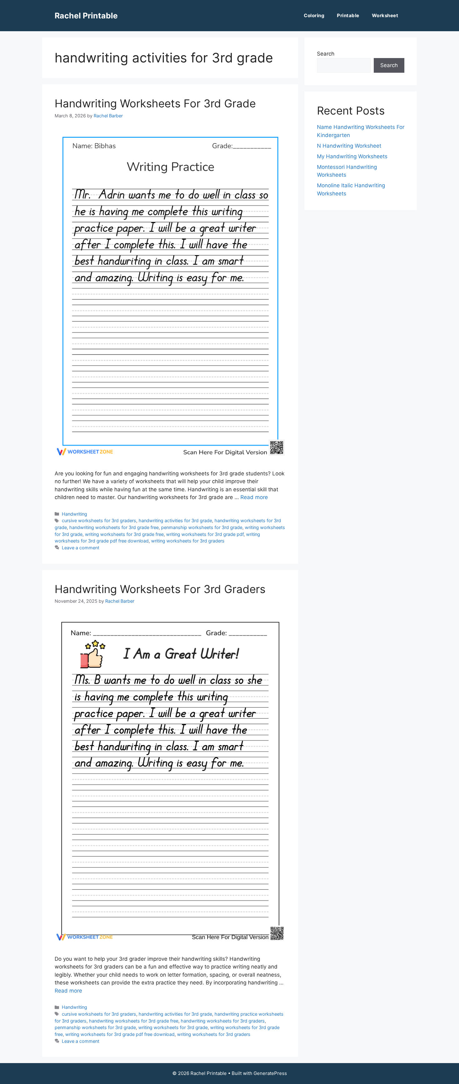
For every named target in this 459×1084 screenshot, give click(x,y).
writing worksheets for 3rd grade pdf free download (120, 1034)
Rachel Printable (86, 15)
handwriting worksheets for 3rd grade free (114, 527)
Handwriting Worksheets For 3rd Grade (155, 103)
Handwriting (74, 514)
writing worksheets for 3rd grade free (124, 534)
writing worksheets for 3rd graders (188, 540)
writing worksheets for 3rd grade (173, 1027)
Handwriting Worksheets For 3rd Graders (160, 589)
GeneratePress (270, 1073)
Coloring (314, 15)
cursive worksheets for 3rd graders (99, 520)
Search (325, 54)
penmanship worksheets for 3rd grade (201, 527)
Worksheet (385, 15)
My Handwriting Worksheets (352, 156)
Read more (254, 497)
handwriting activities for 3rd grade (175, 520)
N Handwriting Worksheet (349, 146)
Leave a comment (80, 547)
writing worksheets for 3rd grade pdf (205, 534)
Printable (348, 15)
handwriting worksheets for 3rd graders (223, 1020)
